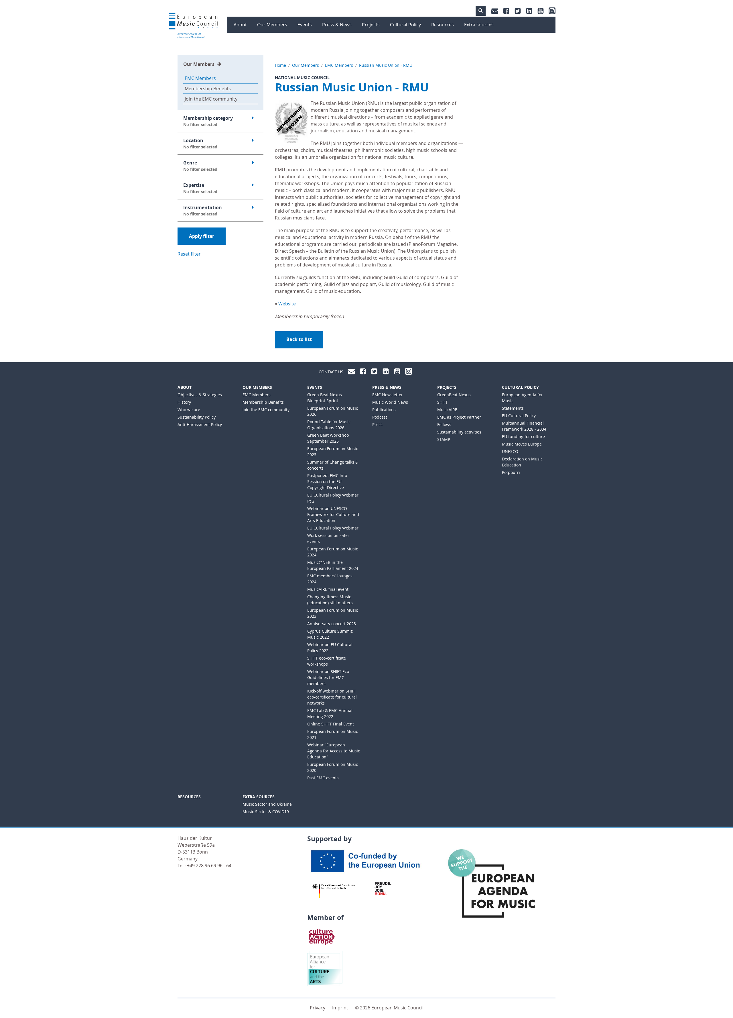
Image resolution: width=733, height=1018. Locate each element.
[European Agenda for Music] (496, 889)
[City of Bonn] (384, 888)
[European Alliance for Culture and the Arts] (324, 968)
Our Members (198, 64)
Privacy (317, 1008)
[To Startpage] (194, 25)
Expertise (200, 188)
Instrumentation (202, 210)
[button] (481, 11)
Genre (200, 166)
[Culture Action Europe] (322, 936)
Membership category (208, 121)
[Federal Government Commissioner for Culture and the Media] (334, 891)
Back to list (299, 339)
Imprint (340, 1008)
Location (200, 143)
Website (287, 304)
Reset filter (189, 254)
